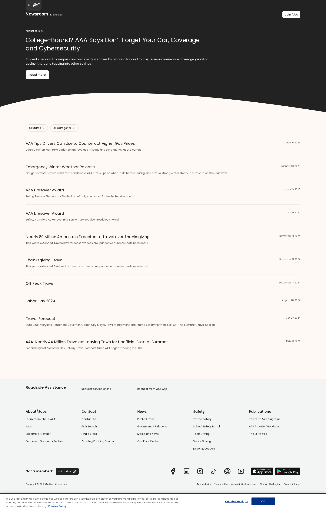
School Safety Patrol (206, 426)
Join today (64, 471)
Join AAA (291, 14)
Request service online (96, 389)
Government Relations (152, 426)
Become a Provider (38, 434)
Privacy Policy (204, 484)
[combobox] (37, 128)
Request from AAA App (152, 389)
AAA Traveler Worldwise (264, 426)
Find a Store (89, 434)
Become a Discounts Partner (44, 441)
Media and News (148, 434)
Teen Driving (201, 434)
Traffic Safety (202, 419)
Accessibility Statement (243, 484)
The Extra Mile (258, 434)
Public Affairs (145, 419)
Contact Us (89, 419)
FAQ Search (89, 426)
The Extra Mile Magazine (265, 419)
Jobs (29, 426)
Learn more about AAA (40, 419)
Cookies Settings (236, 501)
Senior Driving (202, 441)
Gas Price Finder (147, 441)
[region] (163, 501)
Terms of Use (221, 484)
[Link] (173, 471)
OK (263, 501)
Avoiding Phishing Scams (98, 441)
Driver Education (204, 448)
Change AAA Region (270, 484)
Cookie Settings (292, 484)
